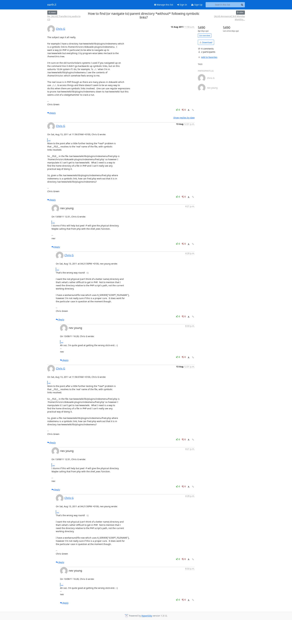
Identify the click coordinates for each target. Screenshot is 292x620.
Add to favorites (209, 57)
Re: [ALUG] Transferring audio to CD (63, 18)
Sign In (183, 4)
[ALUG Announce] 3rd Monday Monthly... (229, 18)
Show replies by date (184, 117)
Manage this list (164, 4)
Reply (52, 112)
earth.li (51, 5)
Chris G (60, 29)
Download (207, 42)
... (49, 140)
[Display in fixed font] (188, 110)
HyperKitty (146, 615)
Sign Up (198, 4)
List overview (204, 35)
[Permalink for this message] (193, 110)
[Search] (242, 4)
